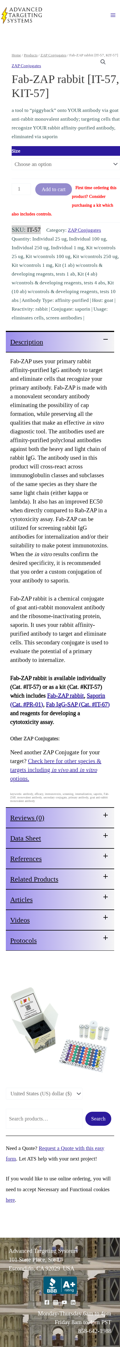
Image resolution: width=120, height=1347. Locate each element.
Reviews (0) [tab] (27, 818)
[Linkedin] (73, 1302)
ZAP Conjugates (53, 55)
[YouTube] (64, 1302)
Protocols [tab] (23, 940)
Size (16, 151)
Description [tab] (26, 342)
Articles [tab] (21, 899)
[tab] (60, 341)
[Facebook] (47, 1302)
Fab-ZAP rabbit (65, 695)
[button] (103, 62)
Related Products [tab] (34, 879)
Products (31, 55)
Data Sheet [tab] (25, 838)
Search (98, 1119)
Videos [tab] (20, 920)
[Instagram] (55, 1302)
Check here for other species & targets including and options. (55, 770)
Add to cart (54, 189)
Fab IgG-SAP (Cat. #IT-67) (78, 704)
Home (16, 55)
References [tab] (26, 858)
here (10, 1200)
